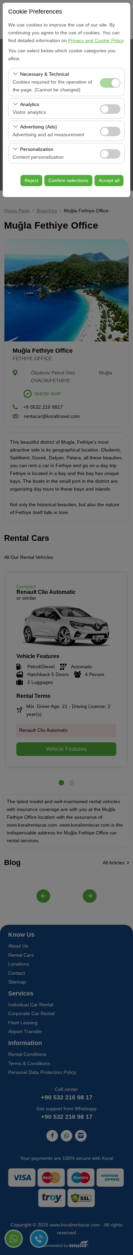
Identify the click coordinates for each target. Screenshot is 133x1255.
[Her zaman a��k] (110, 82)
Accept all (109, 180)
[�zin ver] (110, 108)
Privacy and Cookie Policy (95, 40)
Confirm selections (68, 180)
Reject (31, 180)
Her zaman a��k (110, 83)
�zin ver (110, 109)
